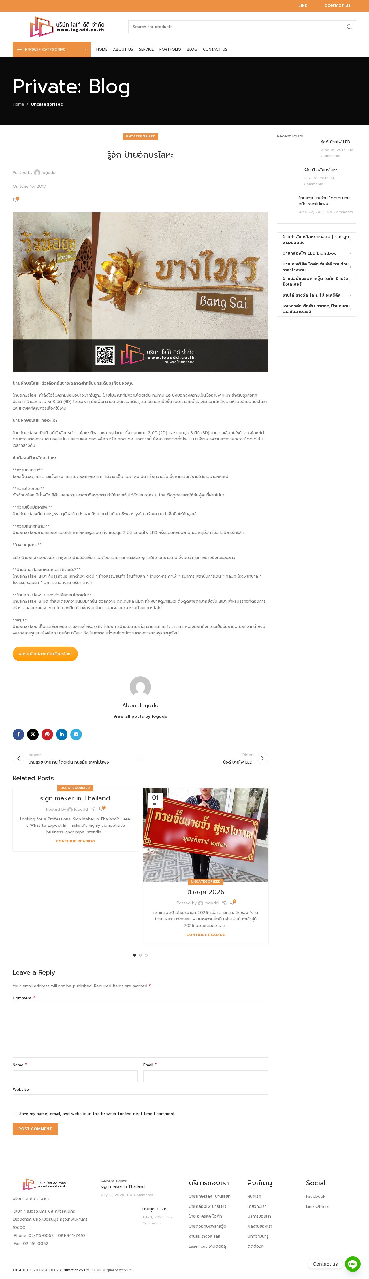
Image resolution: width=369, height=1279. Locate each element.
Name (20, 1065)
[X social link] (33, 734)
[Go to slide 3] (146, 955)
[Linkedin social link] (61, 734)
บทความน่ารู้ (258, 1236)
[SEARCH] (349, 26)
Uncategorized (47, 104)
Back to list (140, 758)
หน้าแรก (254, 1196)
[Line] (353, 1264)
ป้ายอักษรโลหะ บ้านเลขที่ (210, 1196)
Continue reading (75, 841)
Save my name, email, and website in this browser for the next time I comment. (97, 1114)
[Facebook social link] (18, 734)
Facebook (315, 1196)
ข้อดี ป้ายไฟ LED (335, 142)
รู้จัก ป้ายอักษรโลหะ (320, 170)
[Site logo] (67, 26)
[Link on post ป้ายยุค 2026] (205, 835)
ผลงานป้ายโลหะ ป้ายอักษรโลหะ (45, 654)
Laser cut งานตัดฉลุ (207, 1246)
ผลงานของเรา (260, 1226)
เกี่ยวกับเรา (257, 1206)
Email (150, 1065)
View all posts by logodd (140, 716)
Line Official (318, 1206)
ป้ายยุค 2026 (205, 892)
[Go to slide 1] (134, 955)
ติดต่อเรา (256, 1246)
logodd (49, 173)
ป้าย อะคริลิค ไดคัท (205, 1216)
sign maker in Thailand (75, 798)
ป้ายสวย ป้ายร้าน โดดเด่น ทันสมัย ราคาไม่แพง (324, 201)
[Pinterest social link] (47, 734)
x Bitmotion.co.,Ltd (74, 1270)
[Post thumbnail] (297, 149)
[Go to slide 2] (140, 955)
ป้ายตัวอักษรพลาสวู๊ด (207, 1226)
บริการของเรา (259, 1216)
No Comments (337, 152)
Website (21, 1089)
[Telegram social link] (76, 734)
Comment (24, 998)
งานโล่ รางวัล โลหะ (205, 1236)
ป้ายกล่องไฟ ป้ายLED (207, 1206)
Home (18, 104)
